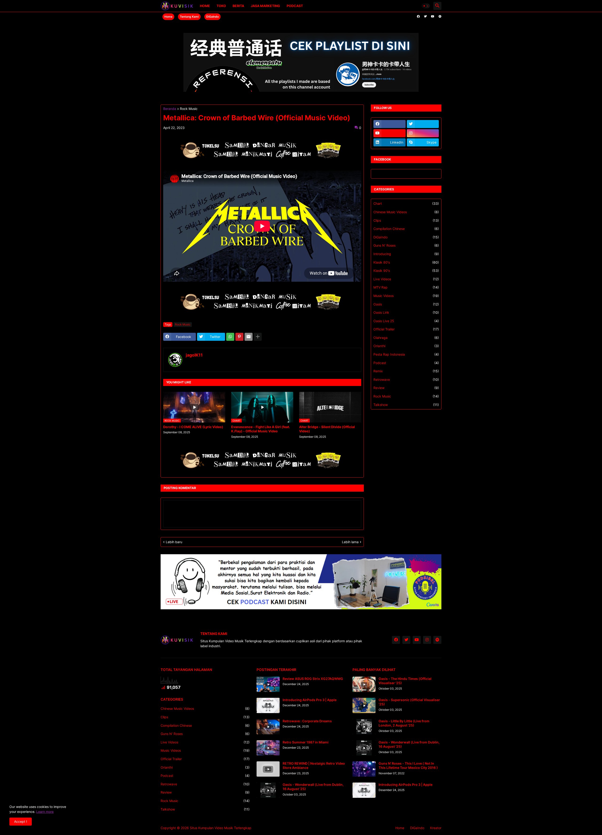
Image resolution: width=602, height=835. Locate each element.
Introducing (406, 254)
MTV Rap (406, 287)
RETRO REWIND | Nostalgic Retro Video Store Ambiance (314, 765)
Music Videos (406, 296)
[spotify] (440, 16)
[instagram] (423, 133)
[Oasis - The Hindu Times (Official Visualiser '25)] (364, 684)
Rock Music (189, 109)
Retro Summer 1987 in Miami (306, 742)
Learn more (45, 812)
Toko (221, 6)
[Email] (249, 337)
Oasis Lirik (406, 312)
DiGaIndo (212, 16)
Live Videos (406, 279)
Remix (406, 371)
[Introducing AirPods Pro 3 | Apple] (268, 705)
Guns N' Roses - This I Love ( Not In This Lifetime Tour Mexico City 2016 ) (408, 765)
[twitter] (425, 16)
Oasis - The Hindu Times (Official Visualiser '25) (405, 681)
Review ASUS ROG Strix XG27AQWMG (313, 679)
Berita (238, 6)
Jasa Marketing (265, 6)
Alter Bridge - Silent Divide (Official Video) (327, 429)
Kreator (435, 828)
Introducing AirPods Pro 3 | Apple (310, 700)
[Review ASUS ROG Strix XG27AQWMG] (268, 684)
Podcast (295, 6)
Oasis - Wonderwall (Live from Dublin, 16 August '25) (313, 787)
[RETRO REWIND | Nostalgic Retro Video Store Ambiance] (268, 769)
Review (406, 388)
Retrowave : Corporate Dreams (307, 721)
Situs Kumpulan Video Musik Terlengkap (220, 828)
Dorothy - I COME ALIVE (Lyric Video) (193, 427)
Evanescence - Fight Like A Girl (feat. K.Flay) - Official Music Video (260, 429)
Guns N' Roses (406, 245)
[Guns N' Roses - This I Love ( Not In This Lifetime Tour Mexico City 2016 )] (364, 769)
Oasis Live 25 (406, 321)
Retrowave (406, 379)
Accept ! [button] (20, 821)
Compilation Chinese (406, 229)
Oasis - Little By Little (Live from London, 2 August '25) (404, 723)
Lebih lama (350, 542)
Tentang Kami (189, 16)
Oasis (406, 304)
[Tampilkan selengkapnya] (258, 337)
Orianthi (406, 346)
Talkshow (406, 405)
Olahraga (406, 338)
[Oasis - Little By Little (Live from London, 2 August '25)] (364, 726)
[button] (426, 6)
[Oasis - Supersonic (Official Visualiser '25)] (364, 705)
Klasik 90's (406, 271)
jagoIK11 (194, 355)
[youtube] (432, 16)
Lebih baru (174, 542)
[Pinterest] (239, 337)
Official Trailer (406, 329)
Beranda (169, 109)
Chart (406, 203)
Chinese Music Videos (406, 212)
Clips (406, 220)
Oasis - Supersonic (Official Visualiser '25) (409, 702)
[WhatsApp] (230, 337)
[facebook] (418, 16)
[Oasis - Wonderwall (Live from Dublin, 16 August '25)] (268, 790)
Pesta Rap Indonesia (406, 354)
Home (205, 6)
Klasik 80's (406, 262)
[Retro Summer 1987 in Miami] (268, 747)
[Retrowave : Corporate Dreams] (268, 726)
